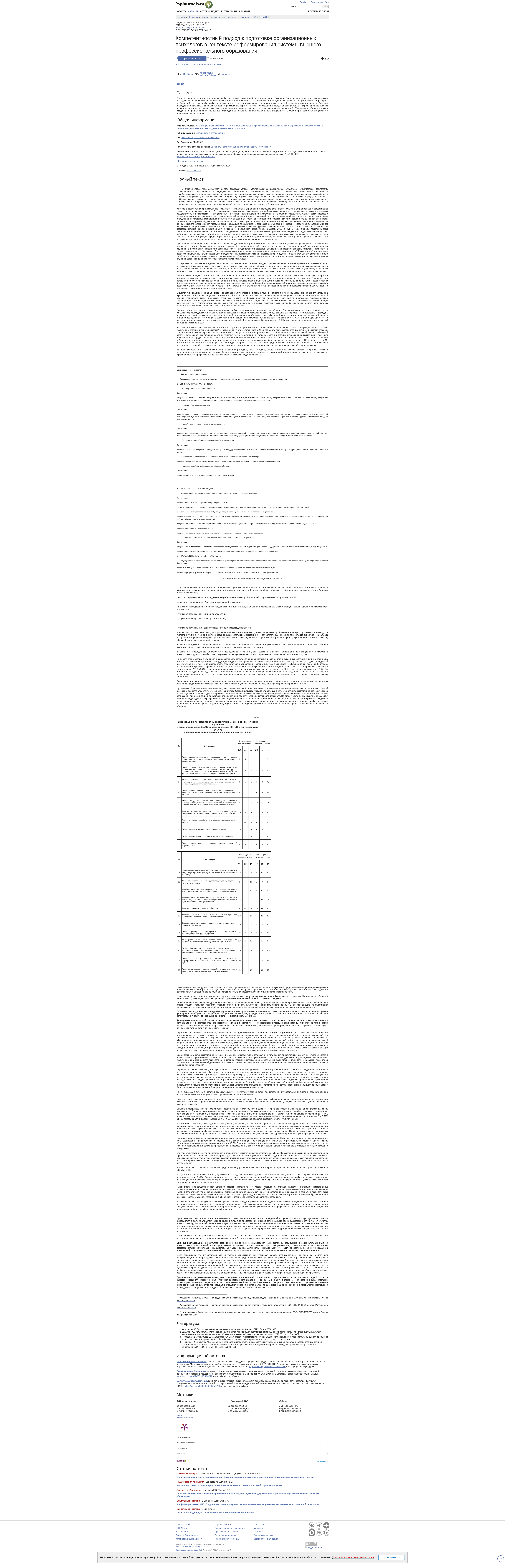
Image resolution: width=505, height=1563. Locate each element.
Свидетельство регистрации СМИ (189, 1550)
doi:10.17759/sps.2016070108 (190, 28)
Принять (391, 1557)
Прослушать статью (192, 58)
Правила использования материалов (190, 1546)
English (303, 2)
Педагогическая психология (190, 1482)
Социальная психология (188, 1501)
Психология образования (189, 1490)
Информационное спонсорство (230, 1528)
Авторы (205, 11)
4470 (327, 59)
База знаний (242, 11)
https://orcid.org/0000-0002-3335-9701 (202, 1386)
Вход (327, 2)
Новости (181, 11)
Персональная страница (227, 1539)
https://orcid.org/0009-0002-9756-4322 (194, 1376)
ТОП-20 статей (183, 1524)
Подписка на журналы (225, 1535)
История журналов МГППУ (189, 1539)
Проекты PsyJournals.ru (187, 1535)
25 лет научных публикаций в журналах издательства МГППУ (241, 147)
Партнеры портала (224, 1524)
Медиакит (258, 1528)
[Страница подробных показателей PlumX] (184, 1427)
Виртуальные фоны (263, 1535)
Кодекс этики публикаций (266, 1539)
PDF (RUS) (187, 74)
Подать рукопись (222, 11)
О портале (259, 1524)
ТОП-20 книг (182, 1528)
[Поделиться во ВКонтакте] (178, 84)
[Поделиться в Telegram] (182, 84)
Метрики (225, 74)
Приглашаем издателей (226, 1531)
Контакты (258, 1531)
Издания (193, 11)
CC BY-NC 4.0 (194, 170)
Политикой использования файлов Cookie (353, 1557)
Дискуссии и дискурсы (187, 1474)
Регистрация (317, 2)
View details (321, 1461)
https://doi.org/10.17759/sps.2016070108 (200, 137)
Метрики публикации (185, 1417)
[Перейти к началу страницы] (500, 1558)
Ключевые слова (318, 11)
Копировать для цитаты (191, 161)
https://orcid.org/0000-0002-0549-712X (267, 1366)
